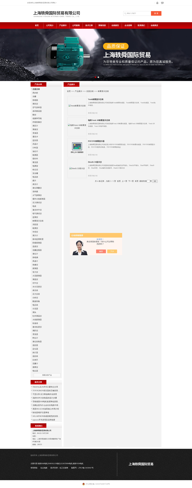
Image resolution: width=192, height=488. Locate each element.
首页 (37, 25)
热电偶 (35, 257)
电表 (34, 206)
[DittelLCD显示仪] (77, 168)
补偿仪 (35, 232)
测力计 (35, 235)
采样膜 (35, 192)
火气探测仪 (37, 195)
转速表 (35, 323)
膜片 (34, 181)
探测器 (35, 268)
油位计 (35, 151)
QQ (156, 3)
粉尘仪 (35, 170)
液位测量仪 (37, 188)
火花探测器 (37, 276)
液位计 (35, 254)
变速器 (35, 133)
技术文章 (89, 25)
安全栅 (35, 173)
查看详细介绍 (92, 113)
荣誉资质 (102, 25)
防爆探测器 (37, 243)
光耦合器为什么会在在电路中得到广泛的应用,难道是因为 (56, 405)
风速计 (35, 261)
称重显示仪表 (103, 91)
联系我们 (141, 25)
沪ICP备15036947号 (86, 468)
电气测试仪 (37, 214)
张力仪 (35, 272)
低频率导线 (37, 118)
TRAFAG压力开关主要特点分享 (45, 387)
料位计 (35, 338)
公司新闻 (76, 25)
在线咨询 (162, 3)
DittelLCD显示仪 (95, 162)
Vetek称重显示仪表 (95, 99)
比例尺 (35, 360)
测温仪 (35, 279)
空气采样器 (37, 107)
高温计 (35, 144)
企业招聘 (128, 25)
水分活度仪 (37, 287)
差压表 (35, 290)
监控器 (35, 140)
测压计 (35, 126)
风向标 (35, 93)
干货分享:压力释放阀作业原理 (45, 394)
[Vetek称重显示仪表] (77, 106)
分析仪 (35, 298)
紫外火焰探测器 (39, 199)
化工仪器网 (64, 468)
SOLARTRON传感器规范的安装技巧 (47, 416)
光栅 (34, 96)
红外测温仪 (37, 316)
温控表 (35, 356)
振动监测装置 (38, 239)
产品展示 (63, 25)
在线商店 (154, 25)
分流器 (35, 309)
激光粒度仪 (37, 327)
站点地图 (43, 468)
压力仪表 (36, 294)
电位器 (35, 371)
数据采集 (36, 301)
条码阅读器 (37, 111)
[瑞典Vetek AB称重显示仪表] (77, 127)
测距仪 (35, 331)
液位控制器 (37, 342)
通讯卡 (35, 137)
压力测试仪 (37, 203)
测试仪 (35, 104)
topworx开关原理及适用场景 (44, 420)
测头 (34, 312)
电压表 (35, 305)
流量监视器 (37, 250)
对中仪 (35, 283)
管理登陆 (34, 468)
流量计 (35, 364)
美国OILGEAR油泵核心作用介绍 (46, 409)
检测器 (35, 155)
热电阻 (35, 100)
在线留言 (115, 25)
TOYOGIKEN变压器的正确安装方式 (47, 391)
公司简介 (50, 25)
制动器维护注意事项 (41, 413)
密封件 (35, 159)
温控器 (35, 345)
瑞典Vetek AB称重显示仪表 (99, 120)
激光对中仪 (37, 210)
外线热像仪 (37, 122)
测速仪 (35, 129)
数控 (34, 115)
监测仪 (35, 217)
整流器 (35, 162)
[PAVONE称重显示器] (77, 147)
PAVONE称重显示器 (96, 141)
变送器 (35, 334)
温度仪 (35, 246)
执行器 (35, 353)
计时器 (35, 148)
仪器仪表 (90, 91)
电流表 (35, 177)
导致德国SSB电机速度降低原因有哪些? (48, 402)
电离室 (35, 166)
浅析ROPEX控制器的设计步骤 (45, 398)
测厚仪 (35, 367)
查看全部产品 (47, 375)
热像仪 (35, 265)
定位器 (35, 349)
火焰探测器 (37, 320)
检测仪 (35, 228)
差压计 (35, 184)
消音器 (35, 225)
